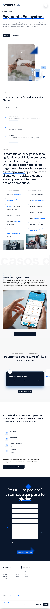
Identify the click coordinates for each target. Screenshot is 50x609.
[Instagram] (18, 595)
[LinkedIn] (10, 595)
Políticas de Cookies (19, 606)
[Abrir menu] (45, 5)
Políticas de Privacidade (29, 606)
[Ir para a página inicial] (12, 4)
